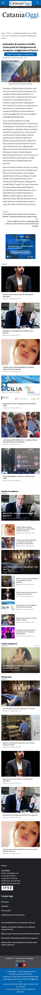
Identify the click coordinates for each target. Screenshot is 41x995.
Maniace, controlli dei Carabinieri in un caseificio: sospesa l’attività (27, 580)
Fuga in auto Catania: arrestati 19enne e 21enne (26, 619)
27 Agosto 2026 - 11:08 (29, 622)
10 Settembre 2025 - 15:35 (20, 57)
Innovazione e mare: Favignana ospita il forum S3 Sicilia (26, 606)
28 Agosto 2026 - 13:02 (29, 584)
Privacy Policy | (21, 989)
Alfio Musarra (7, 670)
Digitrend (34, 979)
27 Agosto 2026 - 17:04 (16, 408)
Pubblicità (4, 906)
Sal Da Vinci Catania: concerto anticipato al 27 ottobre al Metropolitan (26, 631)
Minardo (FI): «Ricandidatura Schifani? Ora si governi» (20, 815)
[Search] (37, 2)
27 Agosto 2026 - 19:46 (16, 371)
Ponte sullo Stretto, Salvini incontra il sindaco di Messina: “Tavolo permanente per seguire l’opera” (20, 214)
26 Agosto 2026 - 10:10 (29, 636)
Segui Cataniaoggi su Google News (20, 54)
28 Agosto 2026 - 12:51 (16, 298)
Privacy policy (6, 910)
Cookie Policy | (11, 989)
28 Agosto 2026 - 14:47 (16, 571)
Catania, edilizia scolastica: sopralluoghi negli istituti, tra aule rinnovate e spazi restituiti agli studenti (22, 222)
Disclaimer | (31, 989)
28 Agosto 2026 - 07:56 (16, 335)
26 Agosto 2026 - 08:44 (16, 480)
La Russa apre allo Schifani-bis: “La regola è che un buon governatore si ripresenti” (20, 441)
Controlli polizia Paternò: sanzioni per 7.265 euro (19, 708)
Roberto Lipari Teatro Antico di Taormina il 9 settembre (26, 593)
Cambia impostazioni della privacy (13, 915)
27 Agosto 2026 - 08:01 (16, 444)
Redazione (7, 57)
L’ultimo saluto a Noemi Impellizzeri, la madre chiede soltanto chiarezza (18, 368)
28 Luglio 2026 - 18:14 (17, 670)
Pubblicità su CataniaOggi (24, 958)
